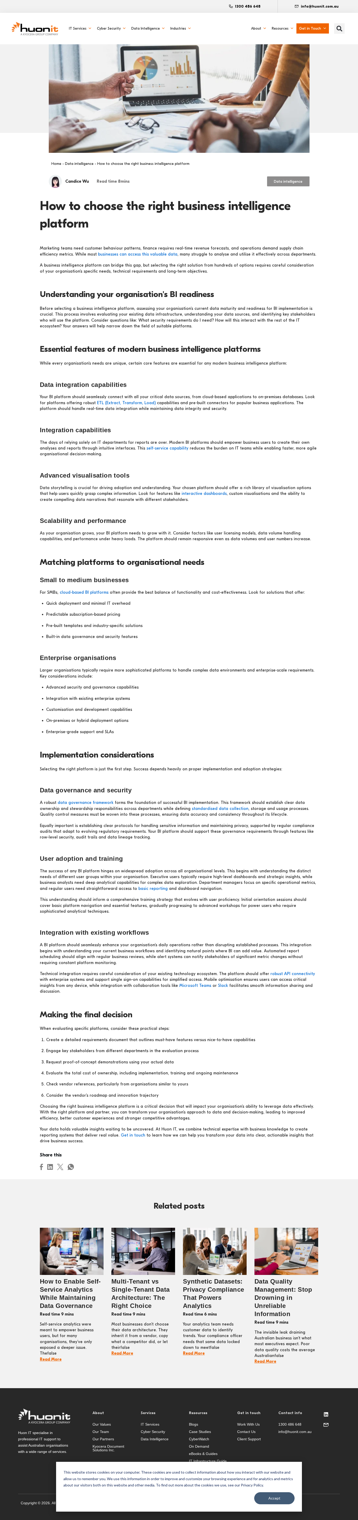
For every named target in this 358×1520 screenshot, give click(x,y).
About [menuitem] (256, 28)
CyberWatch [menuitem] (199, 1439)
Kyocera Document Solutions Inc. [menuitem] (108, 1448)
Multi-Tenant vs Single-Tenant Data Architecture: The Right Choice (140, 1293)
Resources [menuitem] (280, 28)
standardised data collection (220, 808)
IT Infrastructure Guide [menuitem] (208, 1461)
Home (56, 163)
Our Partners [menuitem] (103, 1439)
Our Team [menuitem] (101, 1432)
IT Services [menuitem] (77, 28)
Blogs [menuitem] (193, 1424)
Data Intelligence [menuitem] (145, 28)
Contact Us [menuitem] (246, 1432)
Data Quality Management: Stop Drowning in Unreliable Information (283, 1297)
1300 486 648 (248, 6)
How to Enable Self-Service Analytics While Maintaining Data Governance (70, 1293)
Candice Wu (77, 181)
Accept (274, 1498)
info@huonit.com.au (320, 6)
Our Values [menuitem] (102, 1424)
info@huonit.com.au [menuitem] (295, 1432)
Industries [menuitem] (178, 28)
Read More (51, 1359)
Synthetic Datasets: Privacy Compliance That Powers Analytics (213, 1293)
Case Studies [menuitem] (200, 1432)
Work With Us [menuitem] (248, 1424)
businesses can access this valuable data (137, 254)
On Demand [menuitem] (199, 1446)
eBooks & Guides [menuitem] (203, 1454)
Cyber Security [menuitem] (109, 28)
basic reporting (153, 888)
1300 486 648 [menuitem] (289, 1424)
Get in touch (133, 1135)
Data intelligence (79, 163)
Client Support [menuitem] (249, 1439)
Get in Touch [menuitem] (310, 28)
